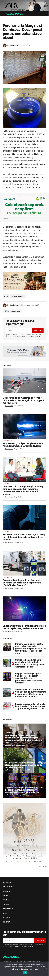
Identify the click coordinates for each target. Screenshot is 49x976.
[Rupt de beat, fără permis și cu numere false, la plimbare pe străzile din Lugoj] (24, 426)
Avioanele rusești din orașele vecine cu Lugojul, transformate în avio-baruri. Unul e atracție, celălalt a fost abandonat (30, 692)
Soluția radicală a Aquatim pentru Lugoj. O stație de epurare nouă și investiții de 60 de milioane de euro (30, 663)
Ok (25, 972)
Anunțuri (6, 917)
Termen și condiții (34, 336)
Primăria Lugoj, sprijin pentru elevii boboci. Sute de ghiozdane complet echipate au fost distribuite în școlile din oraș (30, 648)
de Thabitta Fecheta (12, 770)
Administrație (10, 785)
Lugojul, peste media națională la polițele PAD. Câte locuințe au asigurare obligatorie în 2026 (30, 706)
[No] (46, 969)
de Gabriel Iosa (10, 745)
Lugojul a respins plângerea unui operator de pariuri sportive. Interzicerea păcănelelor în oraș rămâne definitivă (28, 678)
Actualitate (8, 22)
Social (5, 895)
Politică (6, 900)
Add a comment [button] (14, 311)
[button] (4, 13)
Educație (9, 732)
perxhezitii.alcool (18, 296)
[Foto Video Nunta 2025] (24, 351)
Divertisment (8, 909)
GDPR (24, 336)
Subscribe (38, 330)
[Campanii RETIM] (24, 206)
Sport (5, 913)
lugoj (6, 296)
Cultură (6, 904)
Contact (6, 922)
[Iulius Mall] (24, 5)
